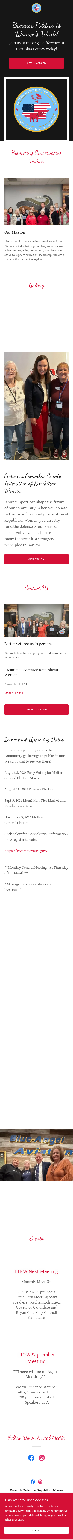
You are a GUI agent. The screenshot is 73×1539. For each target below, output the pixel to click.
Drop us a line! (36, 709)
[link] (36, 8)
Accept (36, 1530)
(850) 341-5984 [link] (13, 693)
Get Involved (36, 63)
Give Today (36, 559)
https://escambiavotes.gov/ (26, 851)
